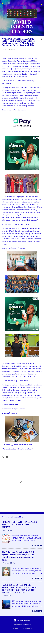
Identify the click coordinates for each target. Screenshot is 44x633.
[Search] (41, 4)
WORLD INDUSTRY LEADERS (22, 26)
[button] (41, 39)
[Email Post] (7, 458)
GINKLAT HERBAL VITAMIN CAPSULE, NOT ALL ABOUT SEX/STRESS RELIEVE (19, 524)
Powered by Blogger (23, 620)
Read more (37, 545)
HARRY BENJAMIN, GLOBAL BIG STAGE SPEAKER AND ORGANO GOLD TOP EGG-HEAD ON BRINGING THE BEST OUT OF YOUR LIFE (19, 589)
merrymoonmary (27, 624)
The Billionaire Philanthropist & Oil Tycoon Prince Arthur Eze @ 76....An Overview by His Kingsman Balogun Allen (18, 556)
